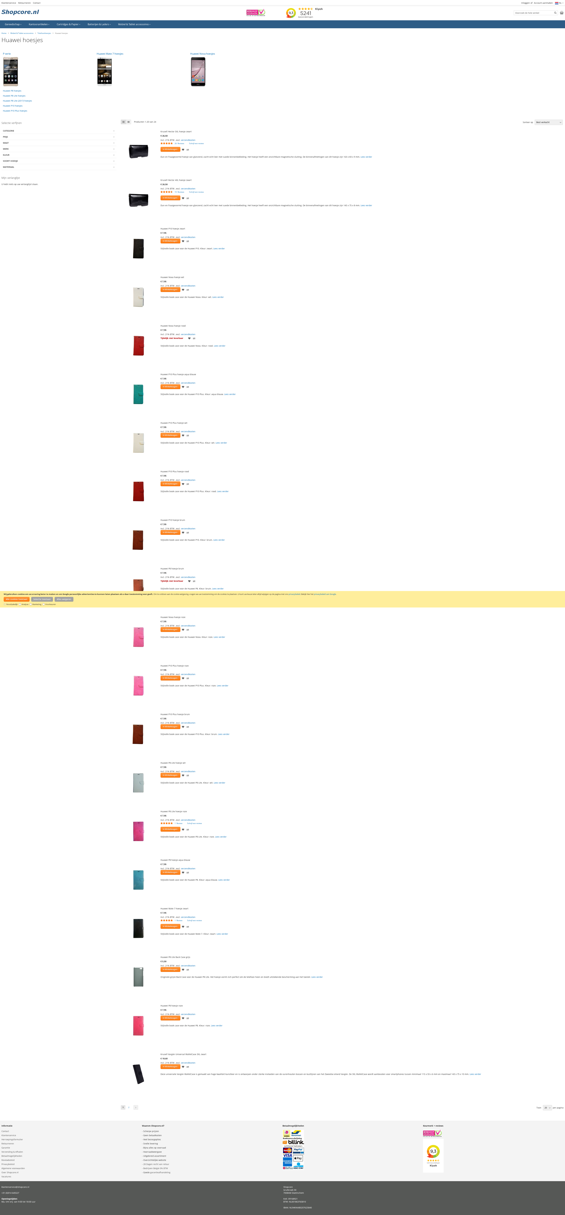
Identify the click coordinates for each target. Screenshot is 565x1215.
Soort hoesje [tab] (10, 161)
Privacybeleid (8, 1164)
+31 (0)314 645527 (10, 1192)
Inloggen (525, 2)
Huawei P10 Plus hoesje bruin (175, 714)
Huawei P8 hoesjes (12, 90)
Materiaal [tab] (8, 167)
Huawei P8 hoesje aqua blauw (175, 860)
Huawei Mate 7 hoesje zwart (174, 908)
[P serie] (48, 71)
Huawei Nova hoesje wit (172, 277)
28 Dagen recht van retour (156, 1164)
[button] (559, 2)
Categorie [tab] (8, 130)
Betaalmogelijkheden (11, 1156)
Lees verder (366, 156)
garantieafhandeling (160, 1172)
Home (3, 33)
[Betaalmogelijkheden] (293, 1169)
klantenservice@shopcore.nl (15, 1187)
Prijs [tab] (5, 136)
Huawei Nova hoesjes (202, 53)
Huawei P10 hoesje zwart (173, 228)
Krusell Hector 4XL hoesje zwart (176, 180)
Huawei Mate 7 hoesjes (110, 53)
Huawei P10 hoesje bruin (173, 520)
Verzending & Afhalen (12, 1151)
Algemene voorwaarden (13, 1168)
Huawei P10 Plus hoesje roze (175, 665)
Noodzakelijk (12, 604)
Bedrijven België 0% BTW (155, 1168)
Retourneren (24, 2)
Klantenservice (8, 2)
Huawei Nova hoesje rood (173, 325)
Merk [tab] (6, 148)
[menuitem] (13, 24)
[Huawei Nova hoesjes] (235, 71)
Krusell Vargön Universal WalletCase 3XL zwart (183, 1054)
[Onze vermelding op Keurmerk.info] (255, 15)
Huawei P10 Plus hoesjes (15, 110)
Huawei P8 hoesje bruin (172, 568)
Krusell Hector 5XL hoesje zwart (176, 131)
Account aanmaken (543, 2)
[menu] (282, 24)
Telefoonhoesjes (44, 33)
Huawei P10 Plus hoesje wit (174, 422)
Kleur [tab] (6, 154)
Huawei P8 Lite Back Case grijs (175, 957)
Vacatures (6, 1176)
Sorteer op (528, 122)
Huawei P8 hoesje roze (172, 1005)
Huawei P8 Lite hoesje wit (173, 762)
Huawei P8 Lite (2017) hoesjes (17, 100)
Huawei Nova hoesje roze (173, 617)
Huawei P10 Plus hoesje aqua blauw (178, 374)
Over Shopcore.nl (10, 1172)
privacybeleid (294, 594)
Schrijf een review (196, 143)
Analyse (25, 604)
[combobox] (536, 12)
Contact (36, 2)
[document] (283, 599)
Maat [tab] (6, 142)
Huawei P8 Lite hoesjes (14, 95)
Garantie (5, 1147)
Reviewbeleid (8, 1160)
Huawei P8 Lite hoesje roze (174, 811)
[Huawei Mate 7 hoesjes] (142, 71)
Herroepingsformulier (12, 1139)
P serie (7, 53)
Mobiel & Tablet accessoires (22, 33)
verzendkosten (188, 140)
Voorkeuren (50, 604)
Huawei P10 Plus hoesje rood (175, 471)
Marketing (36, 604)
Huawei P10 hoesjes (13, 105)
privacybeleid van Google (325, 594)
